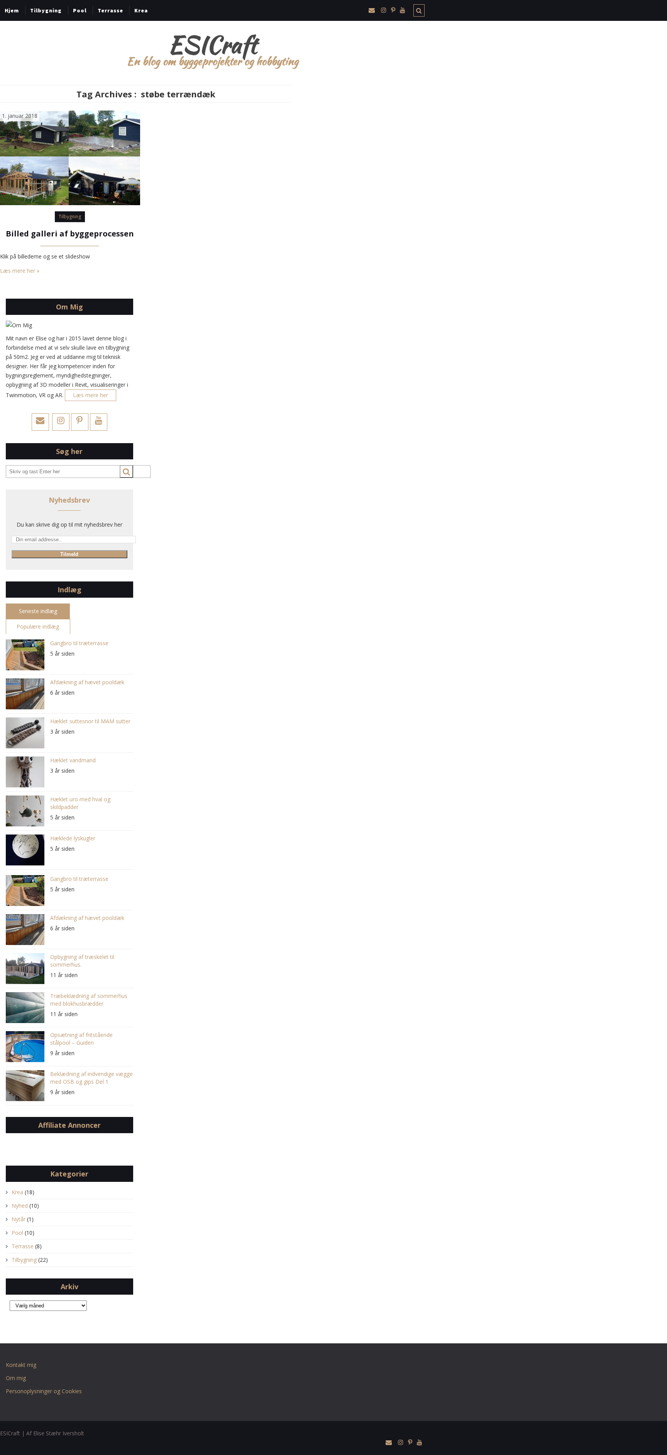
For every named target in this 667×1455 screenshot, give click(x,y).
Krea (141, 10)
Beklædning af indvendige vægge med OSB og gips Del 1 (91, 1077)
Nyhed (20, 1205)
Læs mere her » (19, 270)
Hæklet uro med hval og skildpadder (80, 803)
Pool (79, 10)
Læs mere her (90, 395)
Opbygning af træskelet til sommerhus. (82, 960)
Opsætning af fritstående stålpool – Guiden (81, 1038)
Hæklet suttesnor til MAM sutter (90, 721)
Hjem (12, 10)
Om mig (16, 1378)
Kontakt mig (21, 1364)
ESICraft (212, 44)
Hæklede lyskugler (72, 838)
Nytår (18, 1219)
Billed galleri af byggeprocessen (70, 233)
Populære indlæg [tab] (38, 626)
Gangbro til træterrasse (79, 643)
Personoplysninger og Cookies (44, 1391)
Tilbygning (46, 10)
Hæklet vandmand (73, 760)
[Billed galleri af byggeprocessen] (70, 157)
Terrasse (110, 10)
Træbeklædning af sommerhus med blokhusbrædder (88, 999)
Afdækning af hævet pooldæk (87, 682)
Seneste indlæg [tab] (38, 611)
